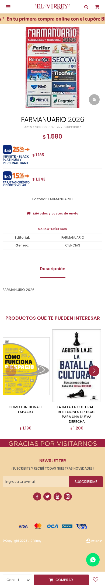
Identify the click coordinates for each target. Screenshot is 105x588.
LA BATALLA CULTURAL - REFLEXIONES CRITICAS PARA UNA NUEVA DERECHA (76, 414)
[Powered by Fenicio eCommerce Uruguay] (94, 541)
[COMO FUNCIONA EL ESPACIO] (25, 365)
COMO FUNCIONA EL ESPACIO (26, 409)
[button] (96, 382)
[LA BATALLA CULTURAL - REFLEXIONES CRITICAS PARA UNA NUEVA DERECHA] (76, 365)
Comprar (64, 579)
